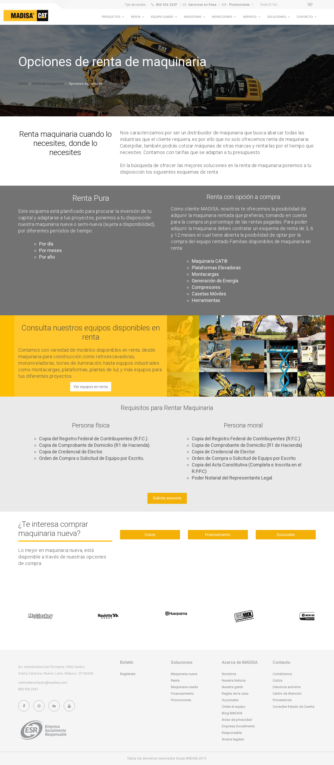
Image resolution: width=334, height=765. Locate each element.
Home (23, 83)
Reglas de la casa (235, 693)
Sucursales (286, 535)
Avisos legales (233, 739)
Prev (25, 616)
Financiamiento (217, 535)
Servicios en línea (202, 5)
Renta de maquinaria (48, 83)
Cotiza (150, 535)
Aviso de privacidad (237, 720)
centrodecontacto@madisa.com (42, 682)
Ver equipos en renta (91, 387)
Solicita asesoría (167, 498)
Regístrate (127, 674)
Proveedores (282, 700)
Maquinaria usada (184, 687)
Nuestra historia (234, 680)
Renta (175, 680)
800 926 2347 (166, 5)
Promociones (239, 5)
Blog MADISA (232, 713)
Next (309, 616)
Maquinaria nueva (184, 674)
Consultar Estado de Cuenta (293, 707)
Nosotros (229, 674)
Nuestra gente (232, 687)
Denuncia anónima (287, 687)
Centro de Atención (287, 693)
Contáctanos (282, 674)
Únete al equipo (234, 707)
